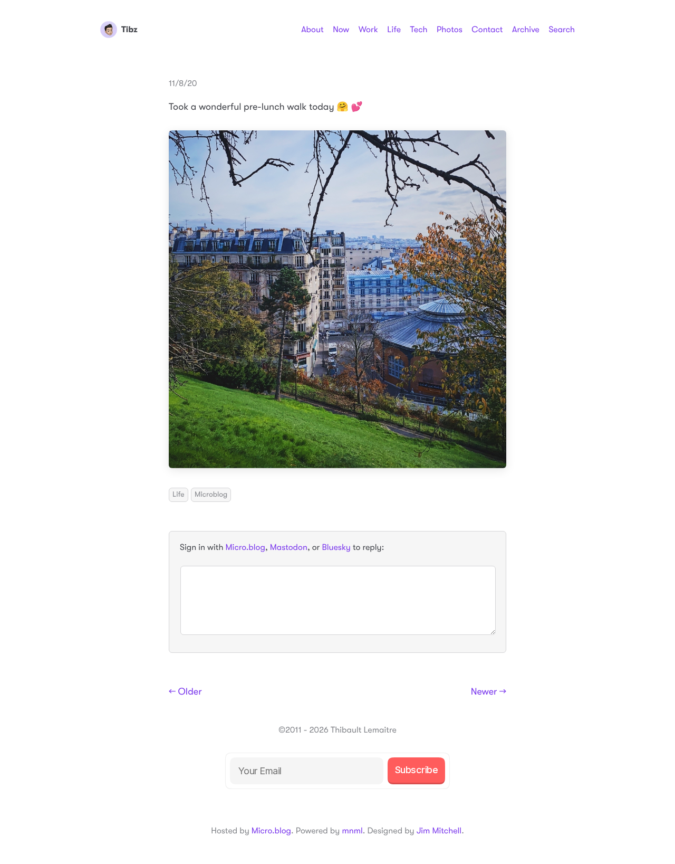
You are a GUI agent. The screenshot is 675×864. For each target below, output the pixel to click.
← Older (185, 692)
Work (368, 29)
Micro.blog (245, 547)
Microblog (211, 494)
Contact (487, 29)
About (312, 29)
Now (341, 29)
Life (394, 29)
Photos (449, 29)
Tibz (129, 29)
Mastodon (288, 547)
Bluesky (336, 547)
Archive (525, 29)
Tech (418, 29)
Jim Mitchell (439, 830)
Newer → (488, 692)
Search (561, 29)
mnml (352, 830)
